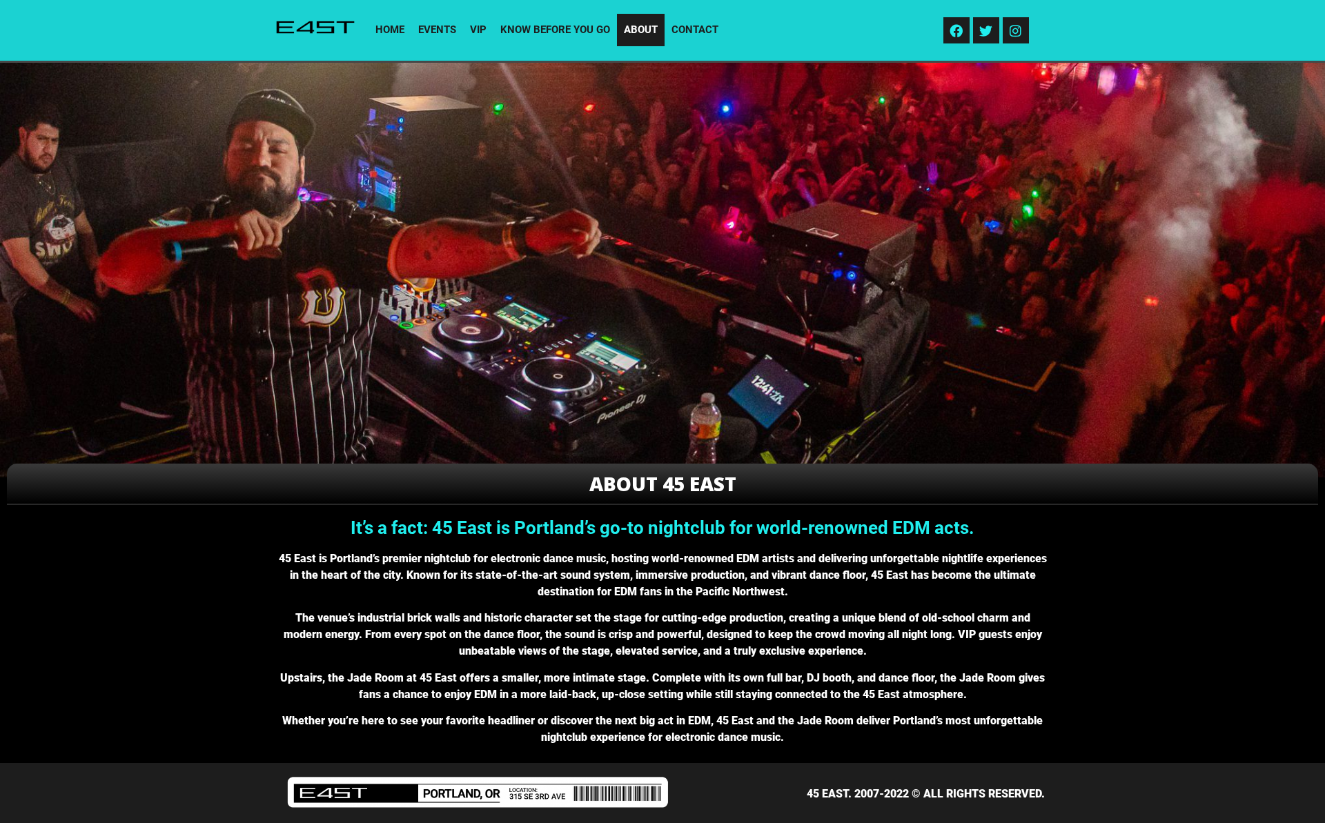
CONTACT (694, 29)
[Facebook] (956, 30)
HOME (389, 29)
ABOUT (641, 29)
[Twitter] (986, 30)
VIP (478, 29)
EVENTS (437, 29)
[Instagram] (1016, 30)
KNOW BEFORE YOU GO (555, 29)
